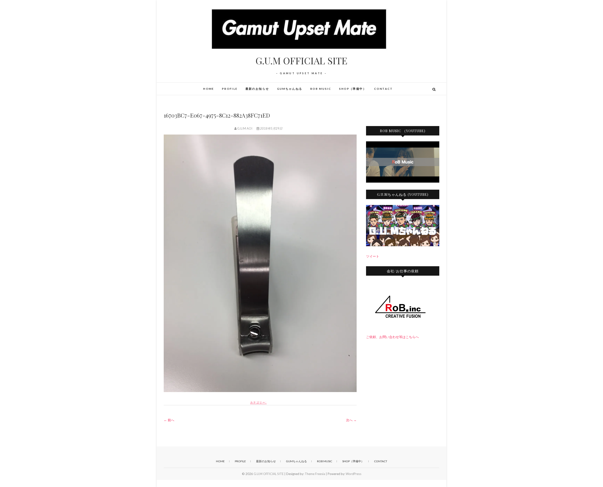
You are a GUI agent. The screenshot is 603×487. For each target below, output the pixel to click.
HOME (208, 88)
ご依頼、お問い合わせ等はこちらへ (392, 337)
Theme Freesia (315, 474)
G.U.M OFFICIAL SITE (301, 60)
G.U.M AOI (244, 128)
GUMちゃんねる (289, 88)
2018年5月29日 (270, 128)
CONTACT (383, 88)
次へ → (351, 420)
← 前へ (169, 420)
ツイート (372, 256)
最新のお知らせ (257, 88)
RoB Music (320, 88)
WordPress (353, 474)
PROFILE (230, 88)
